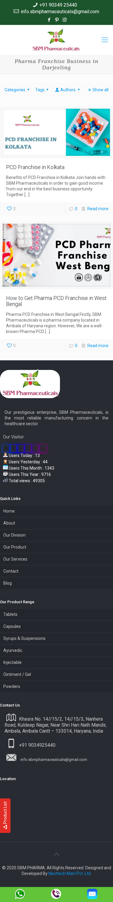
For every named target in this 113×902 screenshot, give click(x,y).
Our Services (15, 559)
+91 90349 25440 (58, 5)
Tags (40, 89)
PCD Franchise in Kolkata (35, 167)
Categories (15, 89)
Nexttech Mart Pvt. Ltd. (70, 873)
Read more (97, 208)
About (9, 523)
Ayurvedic (12, 650)
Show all (100, 89)
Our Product (14, 547)
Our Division (14, 535)
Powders (11, 686)
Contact (10, 571)
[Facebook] (49, 20)
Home (9, 511)
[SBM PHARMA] (56, 40)
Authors (68, 89)
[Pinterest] (57, 20)
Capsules (12, 626)
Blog (7, 583)
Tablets (10, 614)
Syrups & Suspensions (24, 638)
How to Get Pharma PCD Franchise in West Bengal (56, 301)
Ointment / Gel (17, 674)
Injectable (12, 662)
